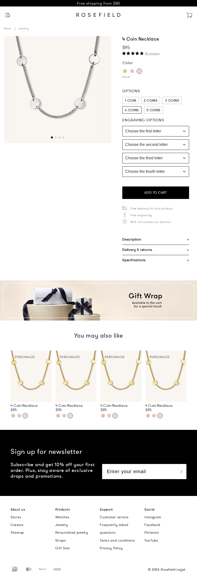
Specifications (155, 260)
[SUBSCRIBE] (181, 471)
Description (155, 239)
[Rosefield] (98, 15)
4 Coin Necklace (24, 405)
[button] (8, 15)
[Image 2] (57, 89)
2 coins (150, 100)
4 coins (132, 110)
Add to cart (155, 192)
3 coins (172, 100)
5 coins (153, 110)
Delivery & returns (155, 249)
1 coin (130, 100)
